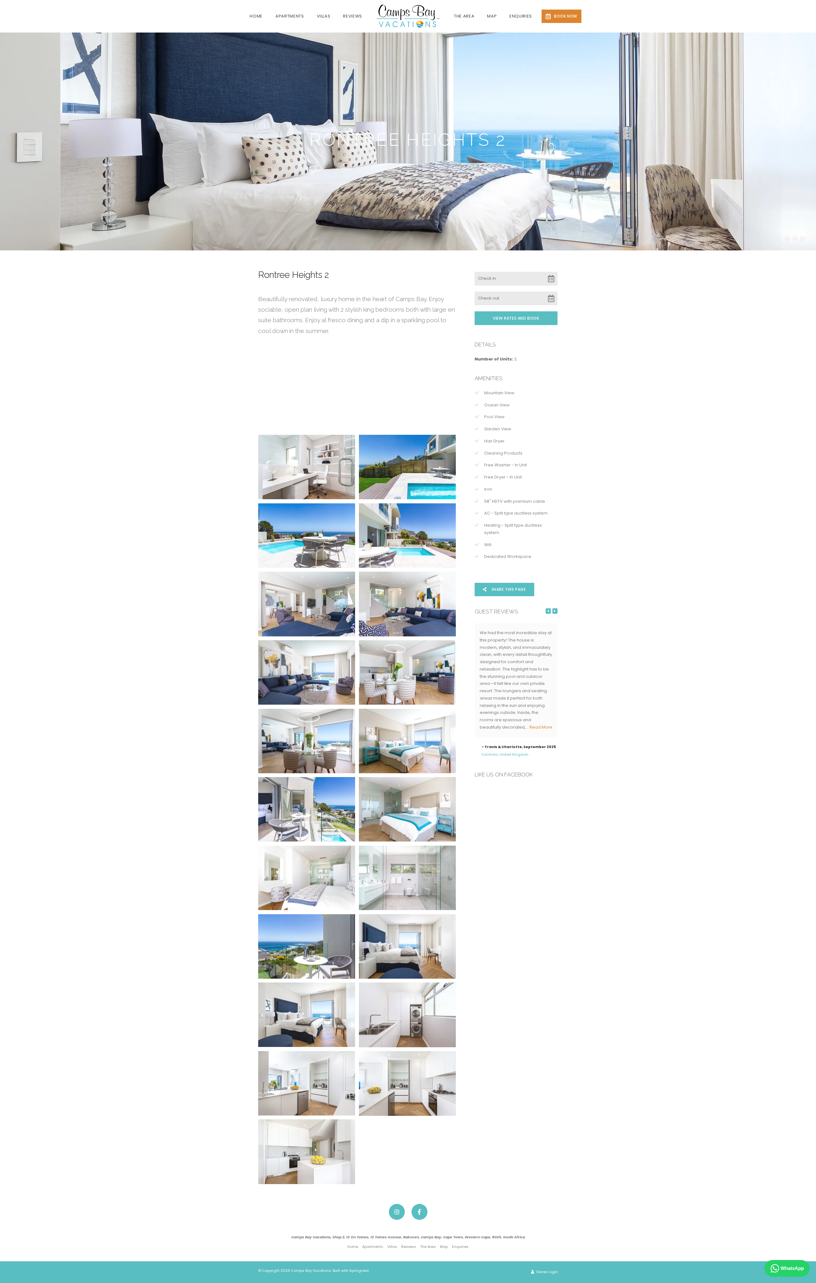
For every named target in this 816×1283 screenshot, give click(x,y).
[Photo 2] (407, 467)
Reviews (352, 16)
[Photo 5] (306, 604)
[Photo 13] (306, 878)
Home (256, 16)
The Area (464, 16)
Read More (491, 727)
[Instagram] (397, 1212)
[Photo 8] (407, 672)
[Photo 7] (306, 672)
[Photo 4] (407, 535)
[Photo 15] (306, 946)
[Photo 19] (306, 1083)
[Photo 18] (407, 1015)
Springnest (359, 1270)
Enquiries (520, 16)
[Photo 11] (306, 809)
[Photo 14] (407, 878)
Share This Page (508, 589)
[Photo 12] (407, 809)
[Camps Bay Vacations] (408, 16)
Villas (324, 16)
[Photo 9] (306, 741)
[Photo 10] (407, 741)
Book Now (565, 16)
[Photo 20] (407, 1083)
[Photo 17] (306, 1015)
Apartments (289, 16)
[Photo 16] (407, 946)
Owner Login (546, 1271)
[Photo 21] (306, 1151)
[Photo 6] (407, 604)
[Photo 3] (306, 535)
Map (492, 16)
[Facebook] (419, 1212)
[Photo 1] (306, 467)
